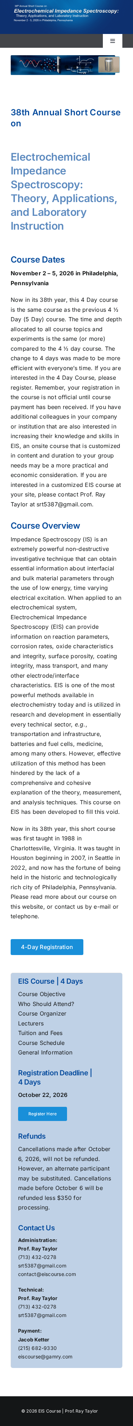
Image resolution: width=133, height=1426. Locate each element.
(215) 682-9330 (37, 1348)
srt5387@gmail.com (42, 1266)
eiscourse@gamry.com (45, 1356)
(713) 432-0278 (37, 1257)
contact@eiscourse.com (47, 1274)
